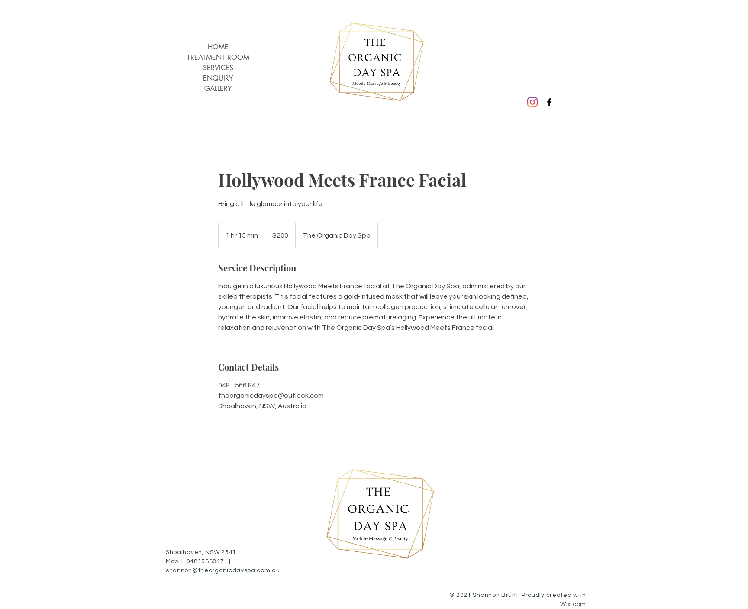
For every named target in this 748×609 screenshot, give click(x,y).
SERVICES (218, 67)
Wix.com (573, 604)
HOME (218, 47)
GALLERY (218, 88)
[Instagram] (532, 102)
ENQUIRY (218, 78)
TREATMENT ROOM (218, 57)
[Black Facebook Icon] (549, 102)
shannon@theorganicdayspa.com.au (223, 570)
